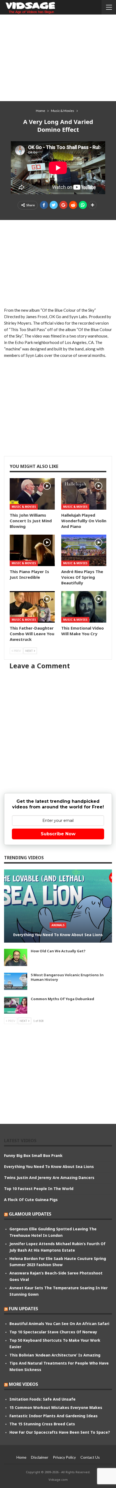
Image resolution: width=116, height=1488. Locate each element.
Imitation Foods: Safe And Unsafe (42, 1399)
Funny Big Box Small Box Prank (33, 1155)
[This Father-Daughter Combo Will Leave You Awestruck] (32, 607)
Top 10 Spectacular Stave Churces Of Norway (53, 1331)
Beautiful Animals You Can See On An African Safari (59, 1323)
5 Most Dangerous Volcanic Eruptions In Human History (67, 977)
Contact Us (90, 1457)
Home (21, 1457)
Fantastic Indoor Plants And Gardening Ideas (53, 1415)
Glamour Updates (30, 1214)
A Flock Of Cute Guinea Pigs (31, 1199)
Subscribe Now (58, 833)
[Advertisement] (58, 57)
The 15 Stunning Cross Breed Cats (42, 1423)
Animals (58, 925)
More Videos (23, 1384)
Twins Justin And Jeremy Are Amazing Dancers (49, 1177)
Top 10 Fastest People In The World (38, 1188)
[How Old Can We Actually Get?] (15, 957)
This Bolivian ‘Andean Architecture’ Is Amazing (54, 1355)
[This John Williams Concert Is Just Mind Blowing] (32, 494)
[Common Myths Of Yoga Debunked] (15, 1005)
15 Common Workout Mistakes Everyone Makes (55, 1407)
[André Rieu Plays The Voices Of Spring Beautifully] (83, 550)
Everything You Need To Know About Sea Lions (58, 934)
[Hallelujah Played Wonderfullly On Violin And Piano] (83, 494)
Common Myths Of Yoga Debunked (62, 998)
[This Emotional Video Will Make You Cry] (83, 607)
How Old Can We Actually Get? (58, 951)
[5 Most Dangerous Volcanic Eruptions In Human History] (15, 981)
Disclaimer (39, 1457)
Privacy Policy (64, 1457)
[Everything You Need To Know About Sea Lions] (58, 906)
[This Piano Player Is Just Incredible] (32, 550)
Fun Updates (23, 1309)
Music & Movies (24, 507)
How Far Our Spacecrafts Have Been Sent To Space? (59, 1432)
